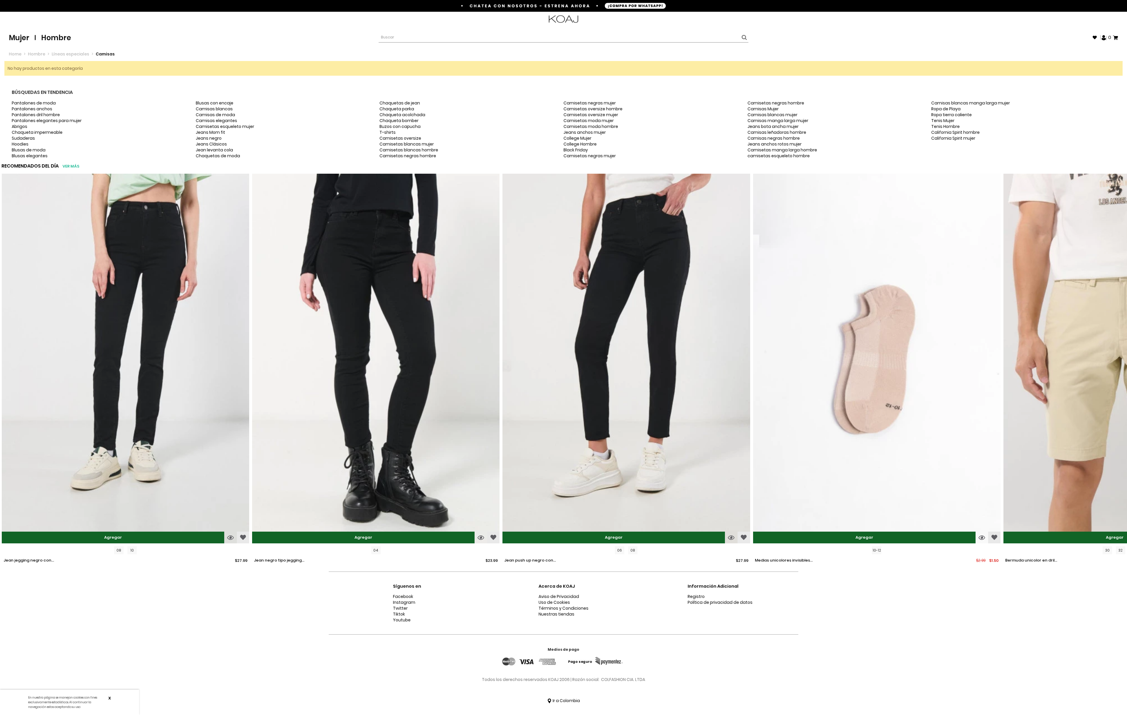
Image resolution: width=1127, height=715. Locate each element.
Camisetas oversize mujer (591, 115)
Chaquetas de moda (218, 156)
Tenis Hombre (945, 126)
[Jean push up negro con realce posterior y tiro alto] (626, 359)
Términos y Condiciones (563, 608)
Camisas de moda (215, 115)
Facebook (403, 596)
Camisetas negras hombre (407, 156)
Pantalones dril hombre (36, 115)
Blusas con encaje (214, 103)
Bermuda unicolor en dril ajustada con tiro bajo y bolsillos (1030, 560)
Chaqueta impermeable (37, 132)
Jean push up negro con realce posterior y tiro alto (530, 560)
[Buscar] (743, 37)
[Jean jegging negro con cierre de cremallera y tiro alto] (125, 359)
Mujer (19, 38)
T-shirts (387, 132)
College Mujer (577, 138)
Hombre (56, 38)
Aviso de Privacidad (559, 596)
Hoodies (20, 144)
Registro (696, 596)
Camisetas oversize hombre (593, 109)
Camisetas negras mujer (590, 103)
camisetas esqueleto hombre (779, 156)
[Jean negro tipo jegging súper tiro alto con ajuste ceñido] (376, 359)
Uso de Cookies (554, 602)
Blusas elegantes (30, 156)
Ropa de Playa (946, 109)
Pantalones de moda (34, 103)
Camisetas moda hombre (591, 126)
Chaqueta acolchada (402, 115)
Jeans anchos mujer (585, 132)
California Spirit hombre (955, 132)
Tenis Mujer (942, 121)
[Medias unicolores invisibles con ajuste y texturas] (877, 359)
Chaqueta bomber (399, 121)
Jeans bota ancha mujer (773, 126)
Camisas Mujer (763, 109)
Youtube (402, 620)
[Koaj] (563, 19)
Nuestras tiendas (556, 614)
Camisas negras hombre (774, 138)
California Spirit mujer (953, 138)
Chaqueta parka (396, 109)
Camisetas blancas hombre (408, 150)
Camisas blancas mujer (772, 115)
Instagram (404, 602)
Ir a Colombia (566, 701)
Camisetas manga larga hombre (782, 150)
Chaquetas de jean (399, 103)
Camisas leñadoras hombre (777, 132)
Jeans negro (209, 138)
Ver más (71, 166)
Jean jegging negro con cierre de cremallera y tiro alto (30, 560)
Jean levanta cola (214, 150)
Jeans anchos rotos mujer (775, 144)
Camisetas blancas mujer (406, 144)
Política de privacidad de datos (720, 602)
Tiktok (399, 614)
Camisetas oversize (400, 138)
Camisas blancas (214, 109)
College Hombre (580, 144)
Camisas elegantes (216, 121)
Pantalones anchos (32, 109)
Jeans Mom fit (210, 132)
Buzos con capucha (400, 126)
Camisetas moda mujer (589, 121)
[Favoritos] (1094, 37)
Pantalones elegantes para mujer (47, 121)
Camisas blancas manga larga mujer (970, 103)
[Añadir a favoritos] (243, 537)
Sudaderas (23, 138)
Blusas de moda (28, 150)
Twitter (400, 608)
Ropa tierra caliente (951, 115)
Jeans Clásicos (211, 144)
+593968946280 (1102, 19)
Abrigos (19, 126)
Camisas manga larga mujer (778, 121)
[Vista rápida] (230, 537)
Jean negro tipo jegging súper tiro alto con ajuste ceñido (279, 560)
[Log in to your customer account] (1103, 37)
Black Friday (576, 150)
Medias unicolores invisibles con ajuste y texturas (782, 560)
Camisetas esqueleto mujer (225, 126)
